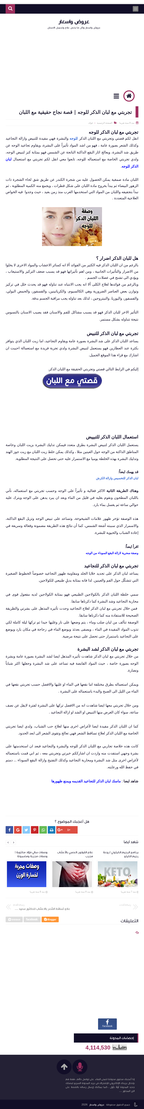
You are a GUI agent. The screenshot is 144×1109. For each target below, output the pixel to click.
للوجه (74, 138)
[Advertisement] (72, 59)
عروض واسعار (73, 21)
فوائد (90, 122)
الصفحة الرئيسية (104, 122)
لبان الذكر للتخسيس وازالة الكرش (117, 478)
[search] (10, 9)
